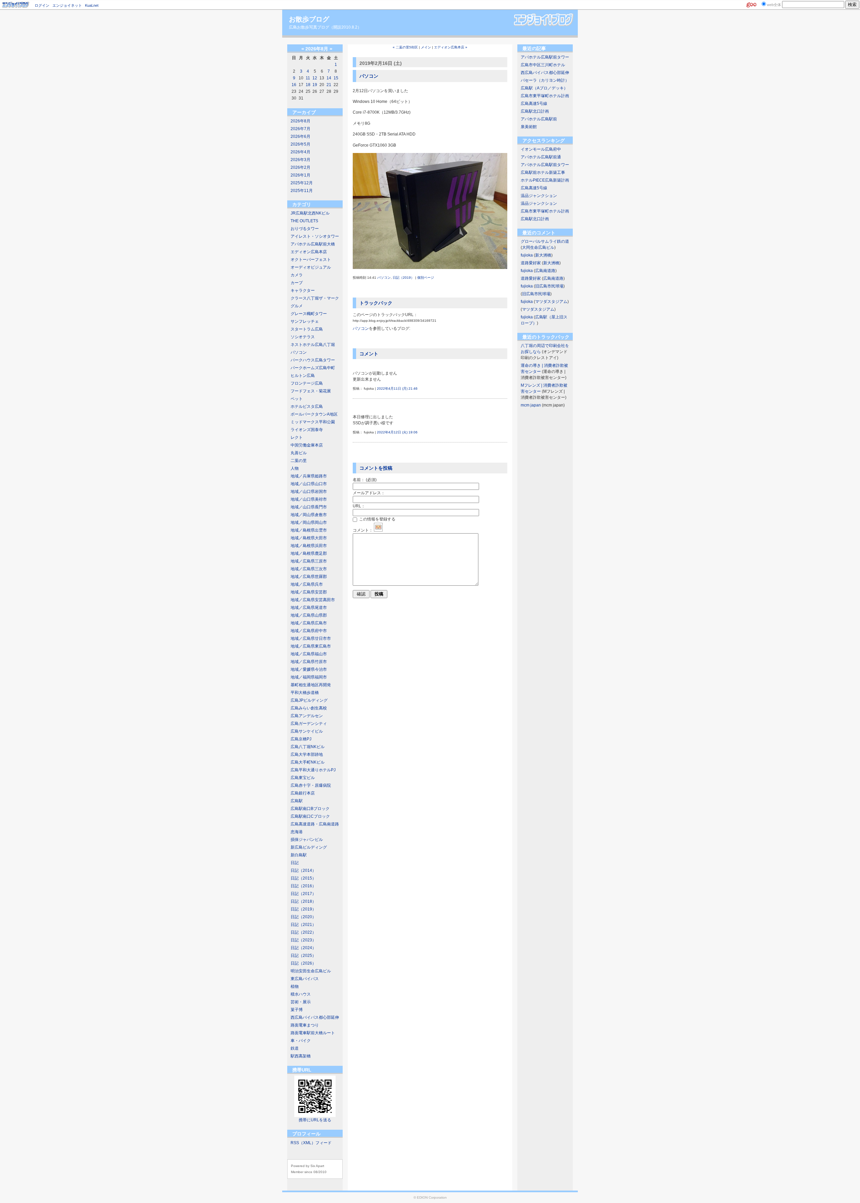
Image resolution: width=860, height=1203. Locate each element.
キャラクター (303, 290)
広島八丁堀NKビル (308, 746)
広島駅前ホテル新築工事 (543, 172)
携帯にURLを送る (315, 1120)
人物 (295, 468)
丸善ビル (299, 453)
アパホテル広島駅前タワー (545, 57)
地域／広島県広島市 (309, 623)
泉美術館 (529, 126)
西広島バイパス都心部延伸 (315, 1017)
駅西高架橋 (301, 1056)
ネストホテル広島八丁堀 (313, 344)
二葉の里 (299, 460)
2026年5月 (300, 144)
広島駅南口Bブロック (310, 808)
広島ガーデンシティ (309, 723)
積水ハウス (301, 994)
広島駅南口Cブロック (310, 816)
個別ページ (425, 277)
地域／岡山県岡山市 (309, 522)
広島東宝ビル (303, 777)
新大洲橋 (543, 255)
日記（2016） (303, 886)
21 (329, 84)
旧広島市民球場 (549, 286)
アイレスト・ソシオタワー (315, 236)
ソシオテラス (303, 337)
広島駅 (297, 801)
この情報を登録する (376, 519)
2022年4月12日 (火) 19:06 (397, 432)
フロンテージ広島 (307, 383)
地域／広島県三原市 (309, 561)
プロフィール (306, 1133)
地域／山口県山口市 (309, 483)
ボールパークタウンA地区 (314, 414)
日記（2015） (303, 878)
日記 (295, 862)
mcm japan (531, 405)
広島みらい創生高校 (309, 708)
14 (329, 78)
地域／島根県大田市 (309, 538)
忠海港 (297, 831)
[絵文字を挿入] (378, 530)
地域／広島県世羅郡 (309, 576)
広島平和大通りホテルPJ (313, 770)
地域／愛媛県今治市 (309, 669)
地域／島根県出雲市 (309, 530)
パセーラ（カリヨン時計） (545, 80)
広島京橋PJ (301, 739)
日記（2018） (303, 901)
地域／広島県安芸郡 (309, 592)
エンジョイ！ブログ (16, 4)
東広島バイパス (305, 978)
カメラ (297, 275)
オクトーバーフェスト (311, 259)
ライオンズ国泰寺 (307, 429)
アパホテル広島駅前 (539, 119)
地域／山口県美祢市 (309, 499)
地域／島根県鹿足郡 (309, 553)
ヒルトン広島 (303, 375)
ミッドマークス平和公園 (313, 422)
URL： (359, 506)
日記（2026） (303, 963)
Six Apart (317, 1166)
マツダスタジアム (551, 301)
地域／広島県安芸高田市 (313, 599)
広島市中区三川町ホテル (543, 65)
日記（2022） (303, 932)
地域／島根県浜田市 (309, 545)
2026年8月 (300, 121)
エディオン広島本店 (309, 251)
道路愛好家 (531, 263)
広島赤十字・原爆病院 (311, 785)
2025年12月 (302, 183)
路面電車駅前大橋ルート (313, 1033)
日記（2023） (303, 940)
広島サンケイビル (307, 731)
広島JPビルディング (309, 700)
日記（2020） (303, 917)
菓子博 (297, 1009)
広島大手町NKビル (308, 762)
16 (294, 84)
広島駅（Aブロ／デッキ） (544, 88)
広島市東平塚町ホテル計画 (545, 95)
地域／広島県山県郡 (309, 615)
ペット (297, 398)
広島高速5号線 (534, 103)
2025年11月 (302, 190)
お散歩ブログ (309, 19)
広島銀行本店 (303, 793)
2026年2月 (300, 167)
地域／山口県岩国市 (309, 491)
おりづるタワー (305, 228)
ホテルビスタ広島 (307, 406)
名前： (365, 479)
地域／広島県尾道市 (309, 607)
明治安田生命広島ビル (311, 971)
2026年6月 (300, 136)
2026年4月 (300, 152)
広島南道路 (545, 270)
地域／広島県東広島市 (311, 646)
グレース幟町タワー (309, 313)
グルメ (297, 306)
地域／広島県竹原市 (309, 661)
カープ (297, 282)
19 (314, 84)
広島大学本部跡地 (307, 754)
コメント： (363, 530)
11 (308, 78)
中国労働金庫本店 (307, 445)
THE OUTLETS (304, 221)
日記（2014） (303, 870)
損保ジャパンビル (307, 839)
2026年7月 (300, 128)
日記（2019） (303, 909)
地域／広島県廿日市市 (311, 638)
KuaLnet (91, 5)
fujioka (527, 255)
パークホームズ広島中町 (313, 367)
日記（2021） (303, 924)
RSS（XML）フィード (311, 1142)
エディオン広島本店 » (450, 47)
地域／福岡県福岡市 (309, 677)
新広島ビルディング (309, 847)
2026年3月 (300, 159)
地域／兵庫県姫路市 (309, 476)
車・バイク (301, 1040)
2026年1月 (300, 175)
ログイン (42, 5)
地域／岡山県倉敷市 (309, 514)
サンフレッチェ (305, 321)
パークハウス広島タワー (313, 360)
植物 (295, 986)
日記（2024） (303, 947)
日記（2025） (303, 955)
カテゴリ (301, 204)
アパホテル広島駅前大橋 (313, 244)
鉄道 (295, 1048)
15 (336, 78)
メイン (426, 47)
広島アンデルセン (307, 715)
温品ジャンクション (539, 195)
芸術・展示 (301, 1002)
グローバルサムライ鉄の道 (545, 241)
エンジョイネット (67, 5)
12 (314, 78)
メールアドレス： (369, 493)
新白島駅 (299, 855)
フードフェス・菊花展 (311, 391)
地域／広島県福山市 (309, 654)
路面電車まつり (305, 1025)
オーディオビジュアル (311, 267)
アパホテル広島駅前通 (541, 157)
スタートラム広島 (307, 329)
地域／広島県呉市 (307, 584)
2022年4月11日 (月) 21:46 (397, 388)
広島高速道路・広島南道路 (315, 824)
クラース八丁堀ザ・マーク (315, 298)
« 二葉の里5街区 (405, 47)
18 (308, 84)
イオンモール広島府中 (541, 149)
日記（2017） (303, 893)
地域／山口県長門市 (309, 507)
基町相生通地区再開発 (311, 685)
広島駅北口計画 (535, 111)
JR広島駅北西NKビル (310, 213)
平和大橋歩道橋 (305, 692)
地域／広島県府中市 (309, 630)
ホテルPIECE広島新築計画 (545, 180)
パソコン (299, 352)
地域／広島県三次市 (309, 569)
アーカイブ (304, 112)
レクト (297, 437)
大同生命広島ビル (538, 247)
